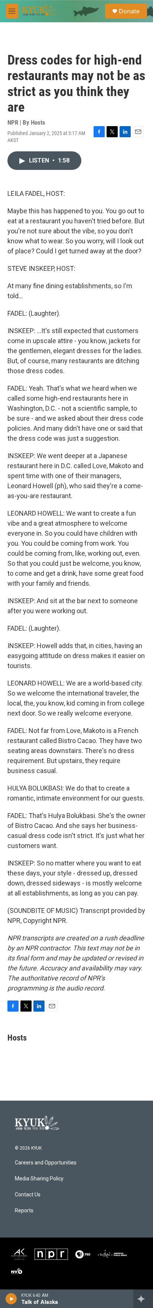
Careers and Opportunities (45, 1163)
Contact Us (27, 1194)
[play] (11, 1298)
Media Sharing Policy (39, 1179)
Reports (24, 1210)
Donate (129, 11)
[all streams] (143, 1298)
